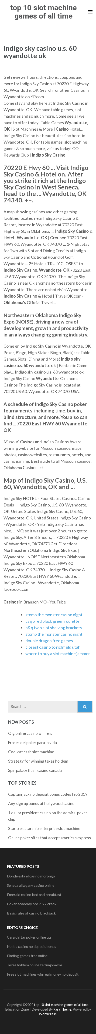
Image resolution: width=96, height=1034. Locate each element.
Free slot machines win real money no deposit (43, 974)
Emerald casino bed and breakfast (34, 894)
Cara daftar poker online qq (29, 937)
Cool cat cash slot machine (31, 751)
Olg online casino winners (30, 733)
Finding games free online (27, 955)
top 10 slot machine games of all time (43, 11)
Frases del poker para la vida (32, 742)
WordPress (48, 1014)
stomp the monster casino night (53, 614)
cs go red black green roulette (52, 621)
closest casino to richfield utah (52, 647)
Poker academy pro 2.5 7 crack (31, 904)
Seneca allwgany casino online (30, 885)
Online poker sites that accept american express (49, 837)
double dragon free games (49, 640)
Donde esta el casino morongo (31, 876)
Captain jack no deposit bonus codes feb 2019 (48, 794)
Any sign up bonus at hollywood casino (41, 803)
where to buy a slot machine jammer (57, 653)
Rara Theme (62, 1009)
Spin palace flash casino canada (35, 770)
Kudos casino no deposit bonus (31, 946)
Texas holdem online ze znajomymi (34, 965)
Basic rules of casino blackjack (31, 913)
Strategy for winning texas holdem (38, 761)
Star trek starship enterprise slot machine (44, 828)
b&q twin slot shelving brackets (53, 627)
